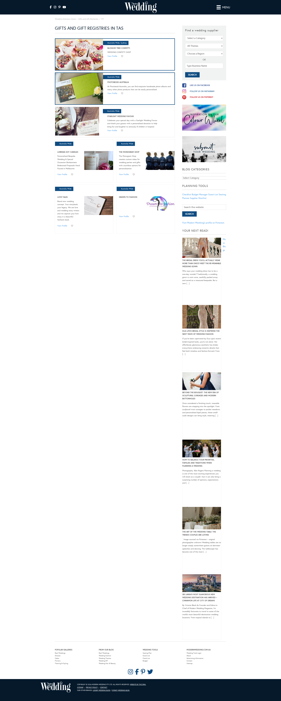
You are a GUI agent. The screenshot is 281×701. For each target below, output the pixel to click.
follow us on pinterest (201, 97)
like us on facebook (200, 85)
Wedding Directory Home (65, 19)
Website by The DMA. (138, 684)
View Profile (112, 56)
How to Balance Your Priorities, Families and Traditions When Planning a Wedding (198, 463)
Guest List (213, 194)
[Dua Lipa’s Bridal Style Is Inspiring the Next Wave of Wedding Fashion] (201, 317)
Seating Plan (147, 653)
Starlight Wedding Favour (120, 116)
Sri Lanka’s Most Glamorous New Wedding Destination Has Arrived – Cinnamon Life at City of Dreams (199, 597)
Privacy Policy (92, 687)
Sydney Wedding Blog (121, 690)
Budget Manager (200, 194)
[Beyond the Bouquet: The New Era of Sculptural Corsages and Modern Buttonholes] (201, 381)
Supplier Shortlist (198, 198)
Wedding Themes (105, 658)
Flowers (57, 661)
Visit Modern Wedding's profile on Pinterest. (203, 222)
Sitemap (189, 663)
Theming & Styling (61, 663)
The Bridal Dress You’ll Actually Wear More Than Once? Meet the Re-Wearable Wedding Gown (201, 263)
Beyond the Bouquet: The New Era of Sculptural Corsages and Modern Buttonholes (200, 395)
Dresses (57, 656)
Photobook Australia (118, 82)
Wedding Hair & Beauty (107, 663)
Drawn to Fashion (128, 197)
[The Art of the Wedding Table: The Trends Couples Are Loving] (201, 518)
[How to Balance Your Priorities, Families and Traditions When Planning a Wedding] (201, 449)
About (189, 656)
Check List (146, 658)
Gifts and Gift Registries (88, 19)
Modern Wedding (55, 687)
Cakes (57, 658)
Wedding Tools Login (194, 653)
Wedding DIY (103, 661)
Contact (189, 661)
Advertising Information (195, 658)
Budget (145, 661)
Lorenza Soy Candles (67, 152)
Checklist (186, 194)
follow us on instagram (202, 91)
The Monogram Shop (129, 152)
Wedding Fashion (105, 656)
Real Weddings (60, 653)
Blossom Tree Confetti (118, 48)
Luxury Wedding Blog (101, 690)
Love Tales (62, 197)
